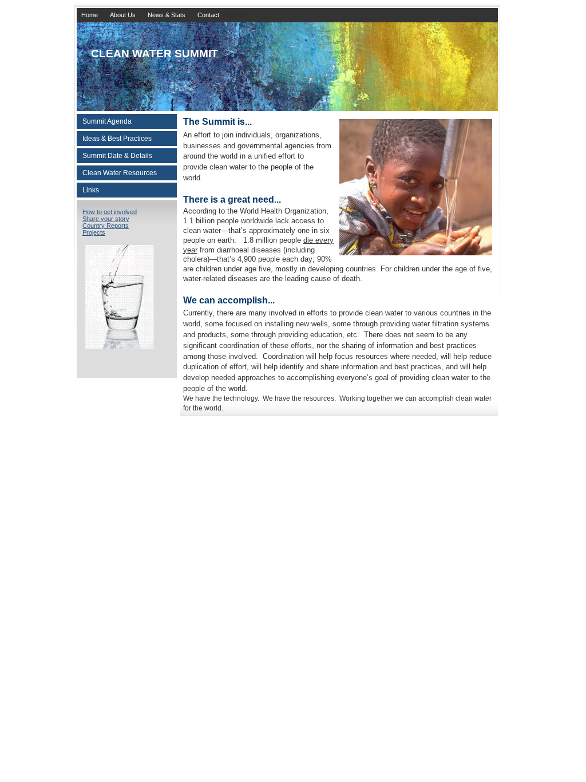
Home (89, 14)
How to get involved (109, 211)
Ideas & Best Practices (117, 139)
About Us (123, 14)
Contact (208, 14)
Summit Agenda (107, 121)
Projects (93, 232)
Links (90, 190)
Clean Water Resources (119, 173)
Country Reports (105, 225)
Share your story (105, 218)
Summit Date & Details (117, 156)
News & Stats (166, 14)
